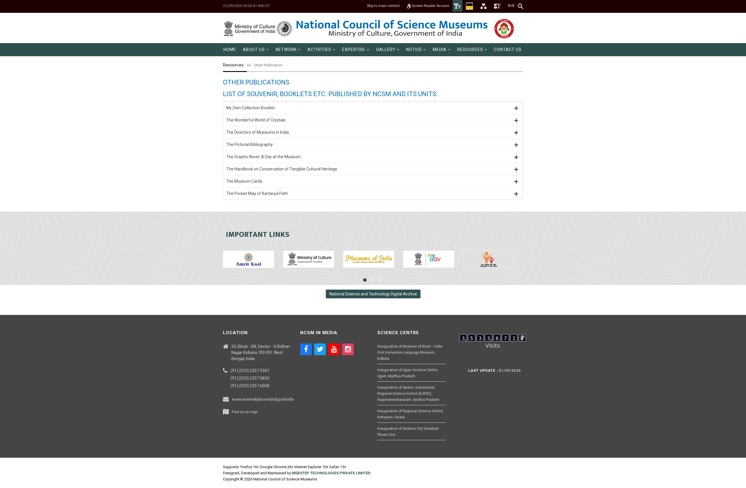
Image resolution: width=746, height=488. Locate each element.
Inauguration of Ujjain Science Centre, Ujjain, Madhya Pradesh (407, 373)
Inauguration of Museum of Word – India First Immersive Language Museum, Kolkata (409, 352)
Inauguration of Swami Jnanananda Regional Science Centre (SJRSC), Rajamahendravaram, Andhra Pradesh (408, 393)
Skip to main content (383, 6)
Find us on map (245, 412)
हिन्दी (511, 6)
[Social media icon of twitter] (320, 349)
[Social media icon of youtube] (334, 349)
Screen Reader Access (430, 6)
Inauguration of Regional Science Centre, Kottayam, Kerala (410, 414)
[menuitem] (230, 49)
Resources (233, 65)
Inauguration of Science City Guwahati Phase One (408, 432)
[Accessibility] (457, 6)
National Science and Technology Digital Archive (373, 294)
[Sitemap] (483, 6)
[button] (256, 49)
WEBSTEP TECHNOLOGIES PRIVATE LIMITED (331, 473)
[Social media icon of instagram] (348, 349)
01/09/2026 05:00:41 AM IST (246, 5)
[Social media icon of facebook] (306, 349)
